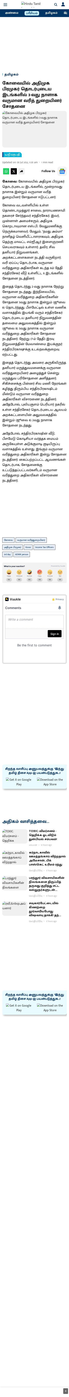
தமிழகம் (51, 13)
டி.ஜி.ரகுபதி (12, 154)
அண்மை (11, 13)
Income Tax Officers (44, 547)
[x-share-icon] (14, 173)
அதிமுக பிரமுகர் (12, 547)
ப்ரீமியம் (32, 13)
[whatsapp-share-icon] (6, 173)
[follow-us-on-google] (62, 171)
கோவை (8, 540)
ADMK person (21, 554)
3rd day (7, 554)
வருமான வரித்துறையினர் (31, 540)
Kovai (28, 547)
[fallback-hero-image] (14, 836)
